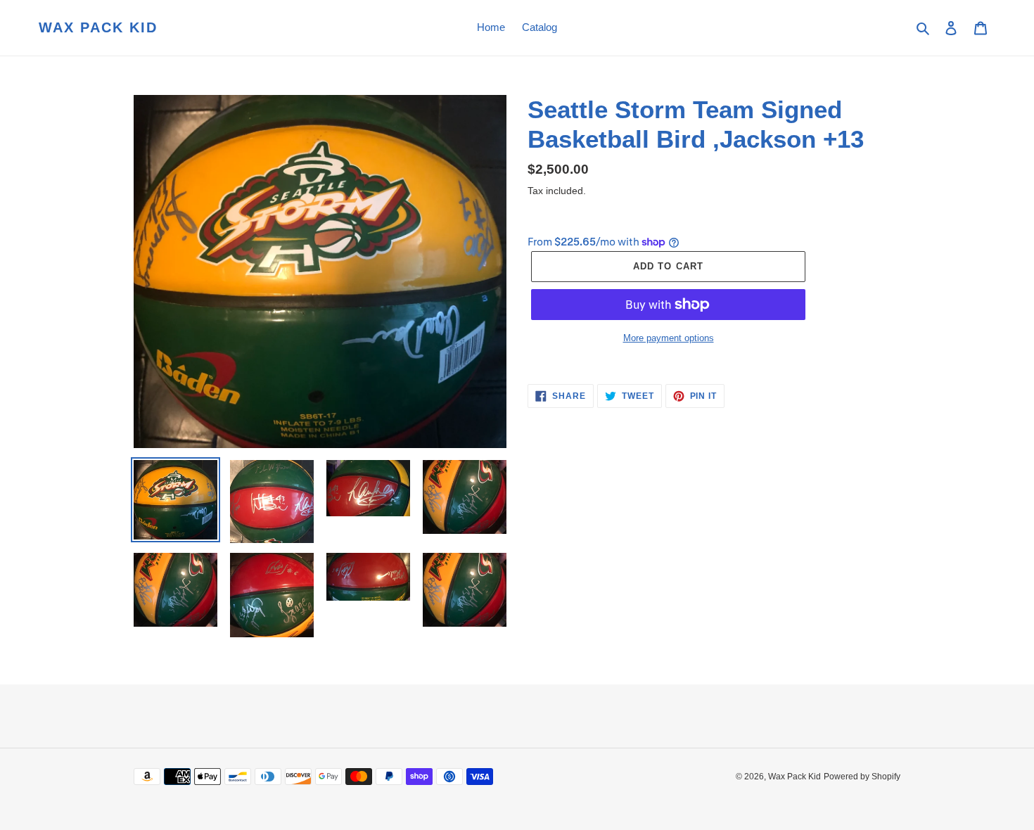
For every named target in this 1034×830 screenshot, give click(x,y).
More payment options (668, 338)
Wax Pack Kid (98, 27)
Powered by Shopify (862, 776)
